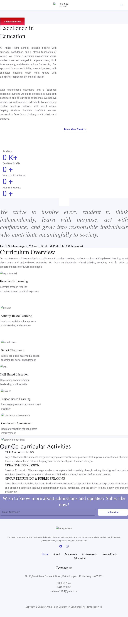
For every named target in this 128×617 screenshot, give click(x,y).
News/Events (110, 554)
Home (45, 554)
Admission (80, 558)
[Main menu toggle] (121, 5)
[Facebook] (60, 546)
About (56, 554)
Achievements (90, 554)
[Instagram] (67, 546)
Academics (71, 554)
